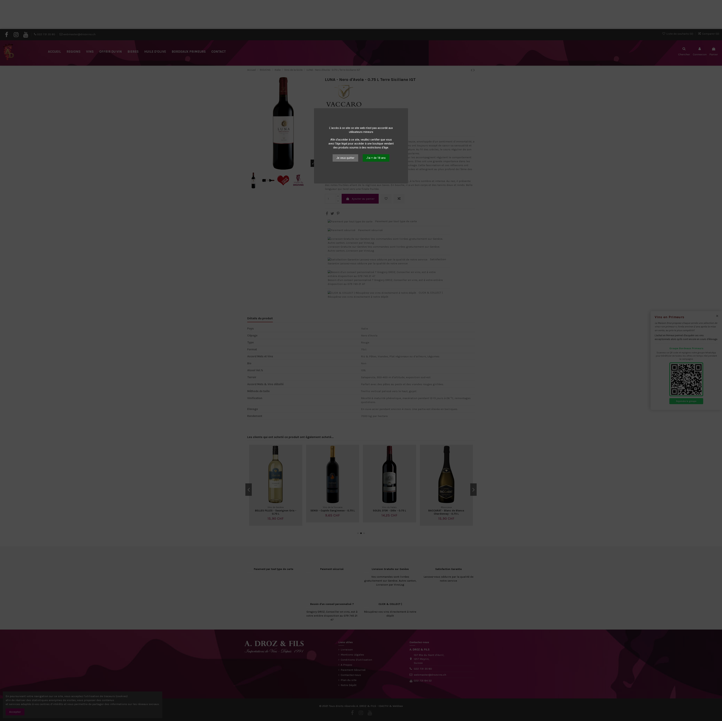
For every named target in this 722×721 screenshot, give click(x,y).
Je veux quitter (345, 158)
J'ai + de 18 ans (376, 158)
